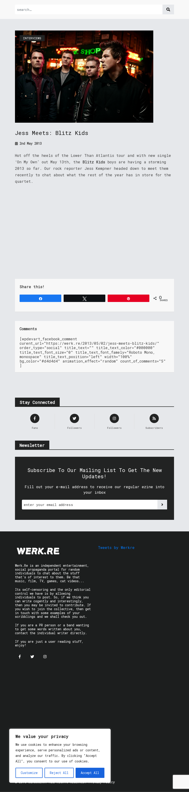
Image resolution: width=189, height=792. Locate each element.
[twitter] (32, 656)
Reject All (59, 773)
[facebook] (19, 656)
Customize (29, 773)
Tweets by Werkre (116, 547)
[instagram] (45, 656)
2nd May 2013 (30, 143)
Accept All (90, 773)
